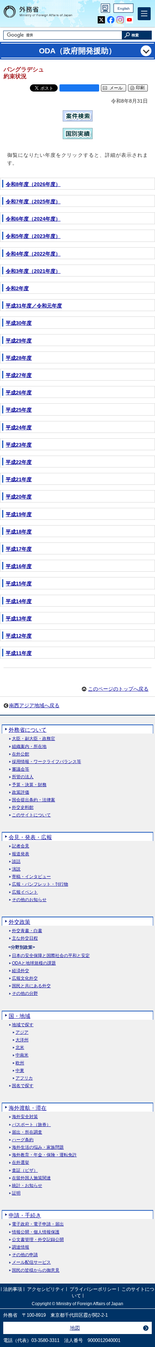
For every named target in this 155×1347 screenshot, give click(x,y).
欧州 (19, 1063)
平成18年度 (19, 532)
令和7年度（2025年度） (33, 201)
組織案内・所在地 (29, 746)
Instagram (120, 20)
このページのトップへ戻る (118, 689)
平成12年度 (19, 636)
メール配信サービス (31, 1262)
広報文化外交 (25, 978)
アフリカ (24, 1078)
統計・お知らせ (27, 1185)
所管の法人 (23, 777)
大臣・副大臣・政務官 (33, 738)
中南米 (21, 1055)
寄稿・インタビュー (31, 876)
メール (116, 87)
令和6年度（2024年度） (33, 219)
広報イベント (25, 892)
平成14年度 (19, 601)
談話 (16, 861)
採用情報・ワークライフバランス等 (46, 761)
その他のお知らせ (29, 900)
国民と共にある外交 (31, 986)
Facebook (111, 20)
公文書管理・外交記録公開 (38, 1239)
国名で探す (23, 1086)
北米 (19, 1047)
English (124, 8)
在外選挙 (20, 1162)
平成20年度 (19, 497)
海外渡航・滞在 (27, 1108)
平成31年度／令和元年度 (34, 306)
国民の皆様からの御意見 (35, 1270)
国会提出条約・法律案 (33, 800)
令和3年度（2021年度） (33, 271)
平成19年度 (19, 514)
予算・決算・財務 (29, 785)
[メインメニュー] (144, 13)
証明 (16, 1193)
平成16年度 (19, 566)
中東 (19, 1070)
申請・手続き (25, 1215)
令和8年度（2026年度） (33, 184)
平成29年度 (19, 341)
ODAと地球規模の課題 (34, 963)
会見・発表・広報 (30, 837)
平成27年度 (19, 375)
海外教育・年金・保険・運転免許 (44, 1155)
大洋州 (21, 1040)
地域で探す (23, 1025)
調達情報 (20, 1247)
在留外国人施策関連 (31, 1178)
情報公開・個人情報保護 (35, 1232)
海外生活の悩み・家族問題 (38, 1147)
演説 (16, 869)
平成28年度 (19, 358)
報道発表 (20, 854)
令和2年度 (17, 288)
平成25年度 (19, 410)
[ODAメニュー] (146, 50)
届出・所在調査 (27, 1132)
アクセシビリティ (46, 1289)
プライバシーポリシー (93, 1289)
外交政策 (19, 922)
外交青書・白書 (27, 931)
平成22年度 (19, 462)
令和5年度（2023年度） (33, 236)
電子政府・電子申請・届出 (38, 1224)
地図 (75, 1328)
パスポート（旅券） (31, 1124)
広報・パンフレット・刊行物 (40, 884)
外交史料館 (23, 807)
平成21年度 (19, 479)
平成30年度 (19, 323)
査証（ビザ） (25, 1170)
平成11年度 (19, 653)
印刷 (140, 87)
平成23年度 (19, 445)
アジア (21, 1032)
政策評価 (20, 792)
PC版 (105, 8)
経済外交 (20, 971)
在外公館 (20, 754)
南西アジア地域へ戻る (34, 705)
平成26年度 (19, 392)
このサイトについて (31, 815)
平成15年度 (19, 583)
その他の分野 (25, 993)
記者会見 (20, 846)
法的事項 (12, 1289)
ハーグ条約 (23, 1140)
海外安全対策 (25, 1117)
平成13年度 (19, 618)
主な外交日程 (25, 938)
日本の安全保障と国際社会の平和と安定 (51, 955)
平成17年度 (19, 549)
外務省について (27, 730)
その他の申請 (25, 1255)
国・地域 (19, 1016)
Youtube (129, 20)
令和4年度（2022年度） (33, 254)
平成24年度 (19, 427)
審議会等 (20, 769)
